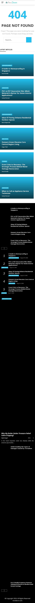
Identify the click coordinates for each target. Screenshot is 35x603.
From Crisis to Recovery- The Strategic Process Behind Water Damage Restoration (21, 242)
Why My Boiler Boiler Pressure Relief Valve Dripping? (16, 434)
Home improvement (7, 65)
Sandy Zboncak (6, 98)
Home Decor (5, 88)
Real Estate (5, 139)
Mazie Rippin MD (6, 122)
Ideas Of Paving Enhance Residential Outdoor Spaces (20, 225)
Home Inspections (6, 298)
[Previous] (2, 248)
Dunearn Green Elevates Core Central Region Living (20, 233)
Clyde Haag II (4, 438)
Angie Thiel (5, 147)
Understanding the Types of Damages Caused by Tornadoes (21, 447)
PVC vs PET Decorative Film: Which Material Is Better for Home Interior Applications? (22, 218)
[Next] (5, 248)
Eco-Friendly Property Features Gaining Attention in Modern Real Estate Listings (22, 584)
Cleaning (4, 161)
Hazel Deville (5, 73)
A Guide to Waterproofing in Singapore (20, 209)
